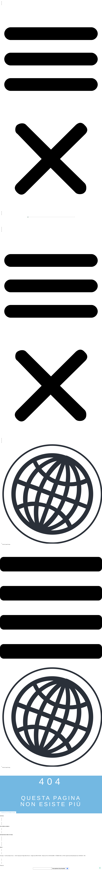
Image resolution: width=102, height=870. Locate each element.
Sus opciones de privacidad (58, 868)
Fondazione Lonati (5, 839)
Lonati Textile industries (6, 838)
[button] (51, 108)
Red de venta (4, 231)
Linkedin (4, 850)
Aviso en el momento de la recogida (42, 868)
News (3, 2)
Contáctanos (4, 1)
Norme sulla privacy (6, 859)
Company (4, 227)
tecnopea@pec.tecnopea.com (91, 855)
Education (4, 840)
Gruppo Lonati (5, 836)
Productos (4, 228)
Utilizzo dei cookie (5, 860)
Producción (4, 229)
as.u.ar (5, 865)
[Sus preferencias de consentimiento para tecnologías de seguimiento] (100, 868)
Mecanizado (4, 230)
